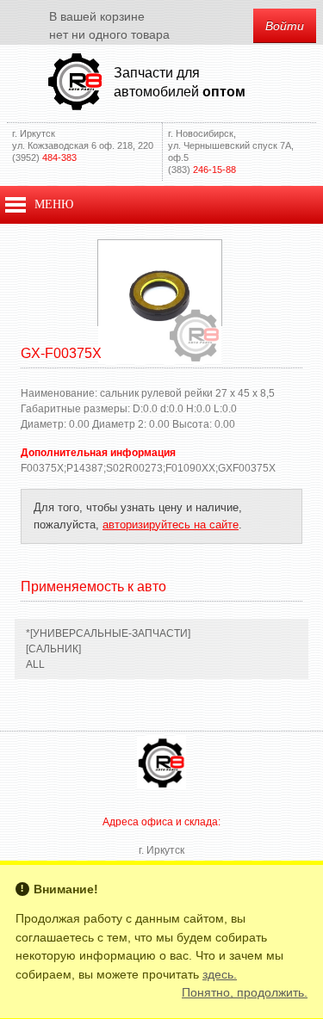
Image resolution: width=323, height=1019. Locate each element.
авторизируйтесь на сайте (170, 524)
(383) (202, 169)
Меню (53, 204)
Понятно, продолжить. (244, 992)
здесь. (219, 974)
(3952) (44, 157)
